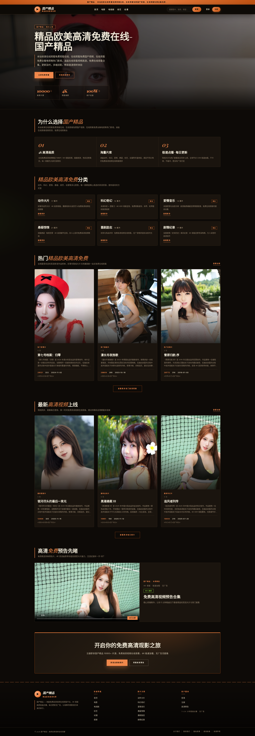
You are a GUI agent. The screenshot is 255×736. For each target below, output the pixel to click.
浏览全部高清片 (117, 663)
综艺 (119, 9)
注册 (216, 9)
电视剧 (111, 9)
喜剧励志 (141, 715)
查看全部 (216, 263)
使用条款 (207, 731)
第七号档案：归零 (49, 355)
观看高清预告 (64, 75)
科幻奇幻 (141, 702)
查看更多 (41, 214)
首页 (96, 9)
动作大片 (141, 698)
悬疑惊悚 (141, 711)
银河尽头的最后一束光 (52, 501)
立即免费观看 (44, 75)
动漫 (126, 9)
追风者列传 (171, 501)
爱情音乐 (141, 707)
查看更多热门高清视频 (127, 389)
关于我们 (176, 731)
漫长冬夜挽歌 (109, 355)
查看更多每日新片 (127, 535)
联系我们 (186, 731)
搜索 (196, 9)
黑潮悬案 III (108, 501)
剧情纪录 (141, 720)
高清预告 (185, 707)
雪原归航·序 (171, 355)
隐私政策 (197, 731)
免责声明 (217, 731)
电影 (103, 9)
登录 (208, 9)
